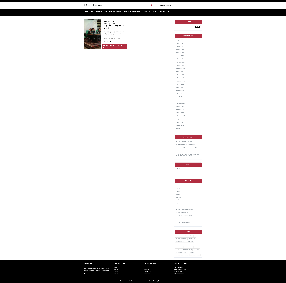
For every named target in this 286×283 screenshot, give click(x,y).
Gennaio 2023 (180, 106)
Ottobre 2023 (180, 84)
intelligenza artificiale (187, 249)
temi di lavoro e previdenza (185, 215)
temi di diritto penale (115, 11)
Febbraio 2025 (181, 62)
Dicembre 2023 (181, 78)
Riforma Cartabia (179, 255)
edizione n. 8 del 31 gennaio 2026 (186, 144)
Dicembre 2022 (181, 109)
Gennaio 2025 (180, 65)
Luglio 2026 (180, 43)
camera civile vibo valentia (181, 238)
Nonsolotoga (96, 14)
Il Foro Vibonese (93, 5)
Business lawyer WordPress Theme (147, 281)
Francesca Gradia (179, 246)
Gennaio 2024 (180, 74)
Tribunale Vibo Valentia (195, 255)
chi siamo (87, 14)
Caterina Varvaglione (180, 241)
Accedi (179, 172)
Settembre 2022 (181, 116)
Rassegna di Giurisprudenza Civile (186, 151)
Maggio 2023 (180, 93)
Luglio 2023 (180, 87)
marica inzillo (196, 249)
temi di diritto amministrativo (132, 11)
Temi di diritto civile (101, 11)
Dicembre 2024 (181, 68)
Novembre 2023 (181, 81)
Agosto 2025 (180, 55)
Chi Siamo (179, 191)
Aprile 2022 (180, 128)
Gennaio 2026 (180, 49)
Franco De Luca (197, 246)
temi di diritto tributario (184, 222)
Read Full (106, 41)
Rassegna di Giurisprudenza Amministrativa (188, 148)
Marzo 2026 (180, 46)
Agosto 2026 (180, 40)
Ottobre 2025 (180, 52)
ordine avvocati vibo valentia (181, 252)
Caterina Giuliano (191, 238)
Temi (91, 11)
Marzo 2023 (180, 100)
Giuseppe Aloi (178, 249)
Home (86, 11)
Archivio (179, 188)
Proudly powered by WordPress (128, 281)
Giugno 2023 (180, 90)
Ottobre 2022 (180, 112)
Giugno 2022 (180, 125)
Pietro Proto (191, 252)
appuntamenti (153, 11)
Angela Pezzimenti (179, 235)
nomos (145, 11)
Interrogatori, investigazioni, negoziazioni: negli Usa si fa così (114, 24)
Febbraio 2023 (181, 103)
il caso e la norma (108, 14)
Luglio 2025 (180, 59)
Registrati (179, 169)
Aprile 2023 (180, 97)
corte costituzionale (180, 244)
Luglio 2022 (180, 122)
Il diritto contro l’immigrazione (185, 141)
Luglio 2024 (180, 71)
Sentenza (186, 255)
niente (178, 194)
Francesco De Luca (188, 246)
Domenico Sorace (196, 244)
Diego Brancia (188, 244)
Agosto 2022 (180, 119)
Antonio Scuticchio (189, 235)
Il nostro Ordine (164, 11)
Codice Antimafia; (189, 241)
